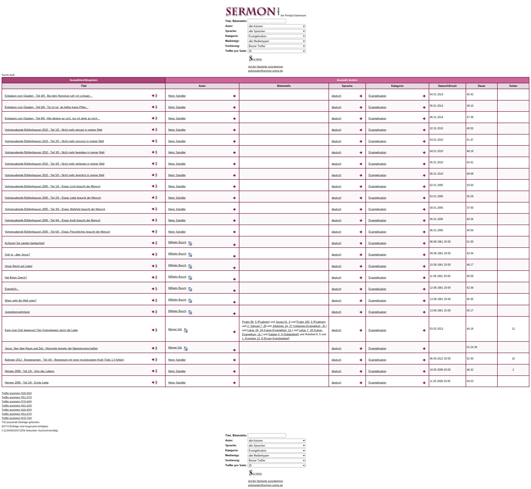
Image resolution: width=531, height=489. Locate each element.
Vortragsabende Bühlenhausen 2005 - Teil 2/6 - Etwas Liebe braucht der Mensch (53, 197)
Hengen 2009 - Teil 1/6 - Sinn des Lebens (29, 371)
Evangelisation (377, 95)
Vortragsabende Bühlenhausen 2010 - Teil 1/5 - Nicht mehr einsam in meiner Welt (53, 129)
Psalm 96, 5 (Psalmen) (256, 321)
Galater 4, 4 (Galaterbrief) (283, 334)
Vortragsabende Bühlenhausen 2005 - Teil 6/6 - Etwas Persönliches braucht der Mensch (57, 231)
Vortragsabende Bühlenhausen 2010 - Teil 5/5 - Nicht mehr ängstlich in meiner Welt (54, 175)
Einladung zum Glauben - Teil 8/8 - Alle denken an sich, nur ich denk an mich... (52, 118)
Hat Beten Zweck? (16, 277)
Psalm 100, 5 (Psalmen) (310, 321)
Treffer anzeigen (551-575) (17, 397)
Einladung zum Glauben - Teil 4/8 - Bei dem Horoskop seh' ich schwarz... (49, 95)
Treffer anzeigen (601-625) (17, 405)
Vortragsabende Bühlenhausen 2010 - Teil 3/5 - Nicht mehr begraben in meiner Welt (55, 152)
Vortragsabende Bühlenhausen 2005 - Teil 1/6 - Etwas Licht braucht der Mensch (52, 186)
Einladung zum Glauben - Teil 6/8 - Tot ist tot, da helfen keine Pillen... (46, 107)
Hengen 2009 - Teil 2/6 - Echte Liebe (27, 382)
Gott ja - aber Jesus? (17, 254)
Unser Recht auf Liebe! (18, 266)
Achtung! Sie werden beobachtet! (25, 243)
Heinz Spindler (177, 95)
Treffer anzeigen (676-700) (17, 418)
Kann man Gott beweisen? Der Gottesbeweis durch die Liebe (41, 330)
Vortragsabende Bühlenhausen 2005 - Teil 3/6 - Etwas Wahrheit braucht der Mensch (55, 209)
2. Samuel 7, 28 (256, 326)
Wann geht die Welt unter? (21, 300)
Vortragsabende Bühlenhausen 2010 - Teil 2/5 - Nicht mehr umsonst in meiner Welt (54, 141)
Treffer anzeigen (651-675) (17, 414)
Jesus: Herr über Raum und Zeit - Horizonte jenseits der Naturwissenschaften (51, 348)
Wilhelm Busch (177, 242)
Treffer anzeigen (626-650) (17, 409)
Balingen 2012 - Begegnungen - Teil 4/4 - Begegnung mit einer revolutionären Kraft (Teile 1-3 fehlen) (64, 359)
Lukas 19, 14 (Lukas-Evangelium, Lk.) (270, 330)
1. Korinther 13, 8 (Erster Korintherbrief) (265, 338)
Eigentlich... (12, 288)
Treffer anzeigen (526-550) (17, 393)
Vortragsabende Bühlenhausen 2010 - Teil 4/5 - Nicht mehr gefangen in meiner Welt (55, 163)
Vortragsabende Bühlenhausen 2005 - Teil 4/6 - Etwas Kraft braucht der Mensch (52, 220)
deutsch (336, 95)
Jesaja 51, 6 (283, 321)
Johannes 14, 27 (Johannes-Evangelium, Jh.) (299, 326)
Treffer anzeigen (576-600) (17, 401)
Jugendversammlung (17, 311)
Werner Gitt (175, 329)
